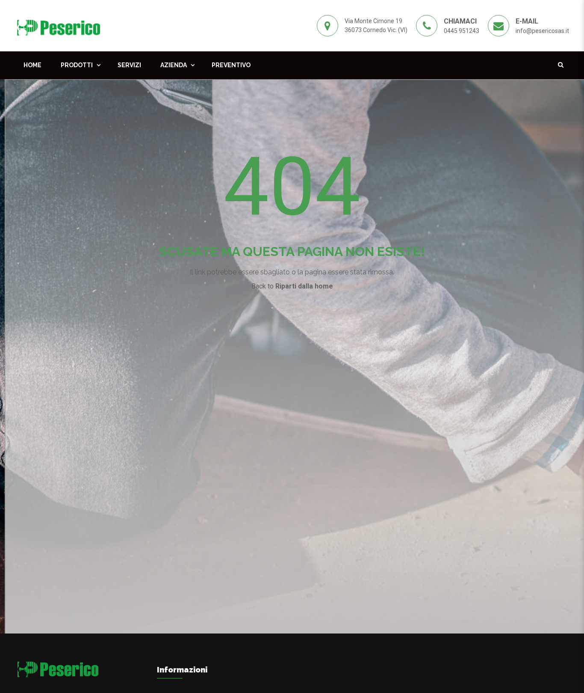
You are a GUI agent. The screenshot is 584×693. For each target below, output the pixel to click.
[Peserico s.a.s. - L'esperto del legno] (58, 25)
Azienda (173, 65)
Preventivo (231, 65)
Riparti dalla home (304, 286)
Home (32, 65)
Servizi (129, 65)
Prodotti (77, 65)
